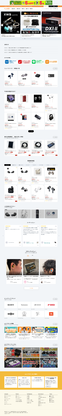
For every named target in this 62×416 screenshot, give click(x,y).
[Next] (60, 25)
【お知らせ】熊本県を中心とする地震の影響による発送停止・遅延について (20, 52)
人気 (32, 255)
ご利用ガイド (48, 386)
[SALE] (10, 144)
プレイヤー (5, 401)
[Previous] (2, 25)
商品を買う (13, 8)
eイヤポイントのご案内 (30, 401)
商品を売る (18, 8)
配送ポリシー (40, 405)
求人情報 (28, 397)
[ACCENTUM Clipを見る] (20, 242)
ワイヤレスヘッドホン (7, 398)
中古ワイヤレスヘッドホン (7, 404)
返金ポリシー (40, 404)
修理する (23, 8)
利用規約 (39, 401)
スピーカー (5, 402)
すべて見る (31, 288)
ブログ (51, 6)
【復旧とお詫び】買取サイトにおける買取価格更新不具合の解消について (19, 47)
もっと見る (55, 68)
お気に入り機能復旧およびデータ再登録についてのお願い (17, 50)
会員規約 (39, 398)
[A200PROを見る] (55, 242)
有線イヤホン (6, 397)
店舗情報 (28, 398)
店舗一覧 (27, 8)
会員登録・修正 (29, 402)
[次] (59, 236)
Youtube (56, 6)
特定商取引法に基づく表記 (41, 402)
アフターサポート (18, 398)
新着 (28, 255)
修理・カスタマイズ (18, 397)
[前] (3, 236)
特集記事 (31, 8)
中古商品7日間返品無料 (19, 401)
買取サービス (46, 6)
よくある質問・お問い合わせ (42, 397)
